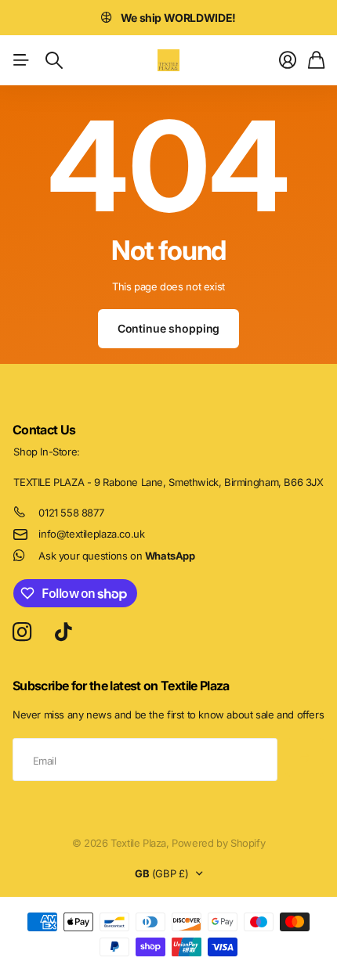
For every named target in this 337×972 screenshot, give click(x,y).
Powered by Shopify (218, 843)
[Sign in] (287, 60)
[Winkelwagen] (316, 60)
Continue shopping (169, 328)
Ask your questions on (116, 555)
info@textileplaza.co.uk (91, 533)
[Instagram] (22, 633)
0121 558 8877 (70, 512)
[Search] (54, 60)
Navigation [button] (21, 60)
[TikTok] (63, 632)
